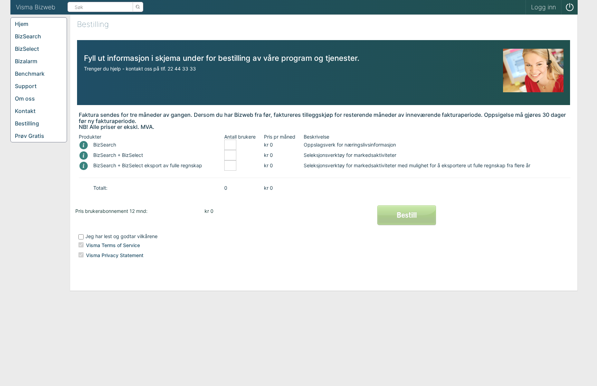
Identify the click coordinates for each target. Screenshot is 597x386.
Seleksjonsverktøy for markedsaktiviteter (350, 155)
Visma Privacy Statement (114, 255)
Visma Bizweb (35, 7)
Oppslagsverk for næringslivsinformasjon (350, 145)
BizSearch (104, 145)
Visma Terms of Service (113, 245)
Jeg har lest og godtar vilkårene (121, 236)
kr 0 (268, 145)
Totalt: (100, 188)
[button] (569, 7)
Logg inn (543, 7)
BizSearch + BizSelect (118, 155)
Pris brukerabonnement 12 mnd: (111, 211)
